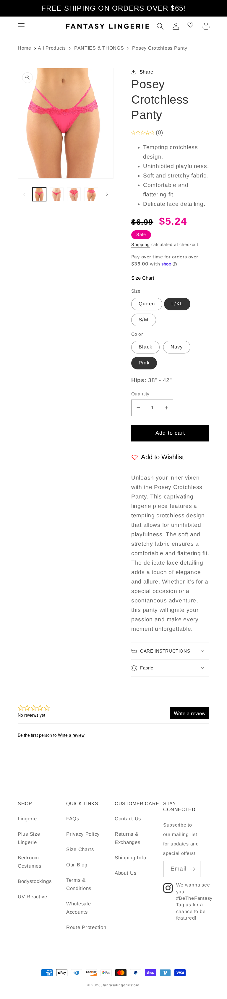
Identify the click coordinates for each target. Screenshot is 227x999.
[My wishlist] (190, 24)
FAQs (72, 819)
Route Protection (86, 927)
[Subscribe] (192, 869)
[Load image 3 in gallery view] (74, 194)
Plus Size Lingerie (29, 838)
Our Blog (76, 865)
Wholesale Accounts (78, 908)
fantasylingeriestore (121, 985)
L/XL (177, 304)
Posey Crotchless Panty (159, 47)
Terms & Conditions (78, 884)
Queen (147, 304)
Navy (177, 347)
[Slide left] (24, 194)
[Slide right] (107, 194)
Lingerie (27, 819)
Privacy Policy (83, 834)
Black (145, 347)
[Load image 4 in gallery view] (91, 194)
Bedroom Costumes (29, 862)
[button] (21, 26)
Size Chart (142, 278)
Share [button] (146, 72)
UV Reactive (32, 896)
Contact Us (128, 819)
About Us (126, 873)
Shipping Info (130, 858)
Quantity (140, 393)
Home (24, 47)
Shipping (140, 244)
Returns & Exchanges (127, 838)
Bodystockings (34, 881)
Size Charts (80, 849)
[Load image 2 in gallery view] (56, 194)
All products (52, 47)
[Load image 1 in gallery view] (39, 194)
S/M (144, 319)
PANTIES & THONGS (99, 47)
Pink (144, 363)
